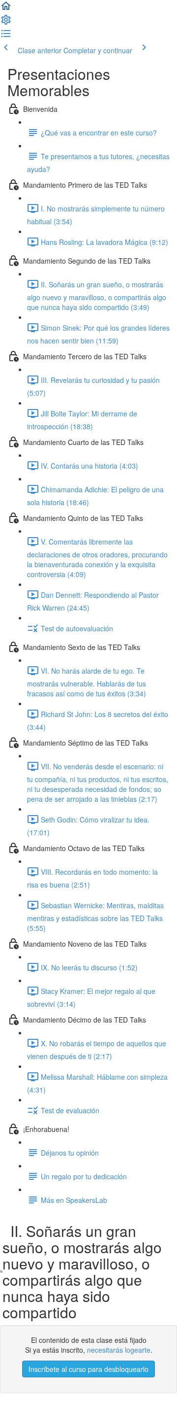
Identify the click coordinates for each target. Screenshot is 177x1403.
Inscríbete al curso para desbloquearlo (88, 1369)
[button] (6, 9)
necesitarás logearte (118, 1350)
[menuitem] (6, 23)
